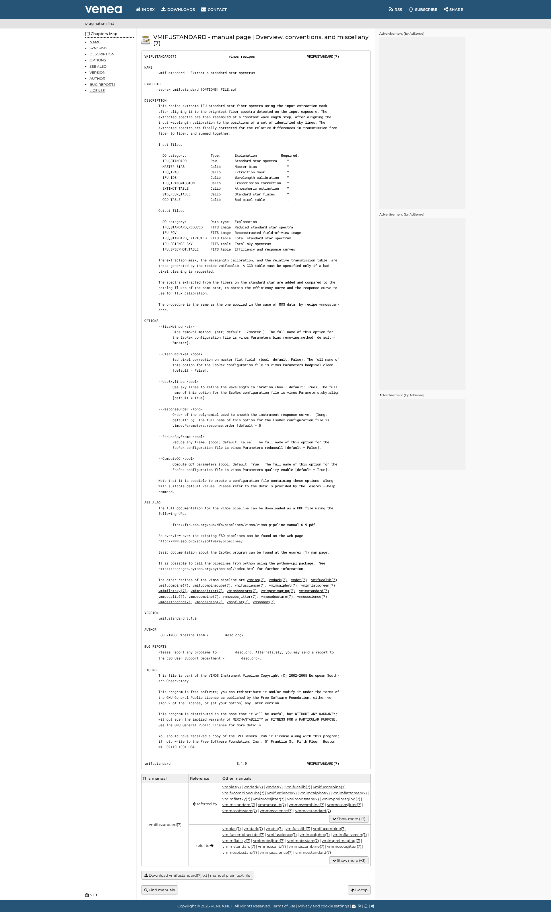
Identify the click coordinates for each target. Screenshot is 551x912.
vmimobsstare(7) (242, 590)
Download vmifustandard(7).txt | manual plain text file (199, 875)
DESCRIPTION (102, 54)
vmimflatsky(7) (172, 590)
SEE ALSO (98, 66)
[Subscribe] (366, 906)
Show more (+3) (350, 818)
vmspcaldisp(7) (209, 601)
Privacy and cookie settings (323, 906)
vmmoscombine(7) (204, 596)
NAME (95, 42)
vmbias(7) (256, 579)
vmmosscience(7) (312, 596)
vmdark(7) (278, 579)
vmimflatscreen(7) (318, 585)
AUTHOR (97, 78)
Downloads (181, 9)
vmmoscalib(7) (171, 596)
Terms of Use (283, 906)
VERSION (98, 72)
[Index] (103, 9)
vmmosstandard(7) (174, 601)
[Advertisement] (422, 123)
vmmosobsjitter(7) (240, 596)
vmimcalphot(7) (283, 585)
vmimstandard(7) (314, 590)
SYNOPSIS (98, 48)
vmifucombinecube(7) (212, 585)
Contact (217, 9)
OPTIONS (98, 60)
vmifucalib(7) (324, 579)
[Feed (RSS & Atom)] (359, 906)
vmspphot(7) (264, 601)
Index (148, 9)
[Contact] (354, 906)
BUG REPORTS (102, 84)
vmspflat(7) (238, 601)
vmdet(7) (299, 579)
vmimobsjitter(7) (207, 590)
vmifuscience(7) (250, 585)
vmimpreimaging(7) (278, 590)
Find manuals (161, 890)
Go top (361, 890)
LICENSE (97, 91)
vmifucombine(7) (173, 585)
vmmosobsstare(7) (277, 596)
